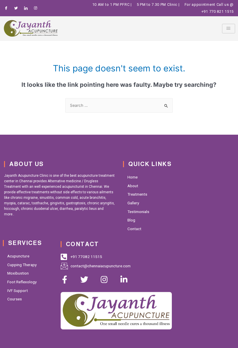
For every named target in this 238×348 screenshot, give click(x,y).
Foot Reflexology (22, 282)
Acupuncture (18, 256)
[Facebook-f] (64, 279)
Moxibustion (18, 273)
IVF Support (17, 290)
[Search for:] (119, 105)
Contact (134, 228)
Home (132, 177)
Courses (14, 299)
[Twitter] (84, 279)
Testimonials (138, 211)
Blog (131, 220)
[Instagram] (104, 279)
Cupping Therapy (22, 264)
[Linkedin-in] (124, 279)
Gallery (133, 203)
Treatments (137, 194)
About (132, 185)
